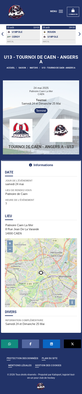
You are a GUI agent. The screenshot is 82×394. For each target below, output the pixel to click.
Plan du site (49, 358)
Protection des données (22, 358)
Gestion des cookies (48, 365)
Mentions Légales (19, 365)
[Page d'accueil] (41, 386)
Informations (43, 165)
